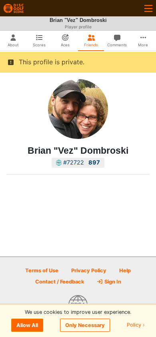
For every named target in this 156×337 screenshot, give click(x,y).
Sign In (112, 282)
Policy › (136, 325)
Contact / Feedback (59, 282)
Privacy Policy (88, 271)
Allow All (27, 325)
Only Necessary (85, 325)
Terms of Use (41, 271)
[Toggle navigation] (148, 8)
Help (125, 271)
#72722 (81, 162)
